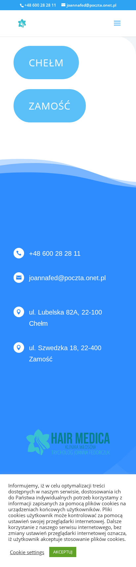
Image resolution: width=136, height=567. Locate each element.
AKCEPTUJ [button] (62, 552)
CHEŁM (46, 62)
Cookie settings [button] (27, 552)
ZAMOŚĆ (50, 106)
